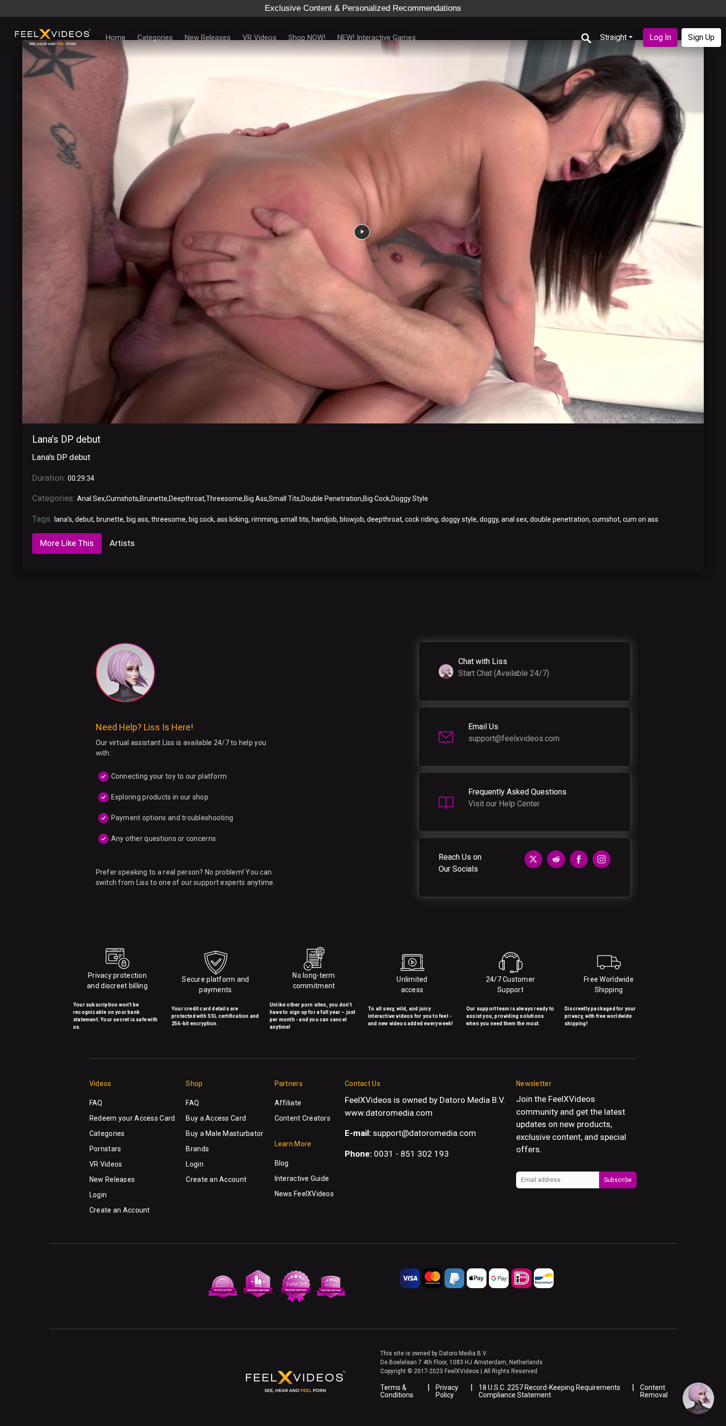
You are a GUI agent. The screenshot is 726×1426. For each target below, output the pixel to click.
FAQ (96, 1103)
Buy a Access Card (216, 1118)
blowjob (352, 519)
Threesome (224, 499)
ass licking (232, 519)
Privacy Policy (447, 1391)
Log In (660, 37)
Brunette (153, 499)
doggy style (459, 519)
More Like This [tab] (67, 543)
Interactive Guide (302, 1178)
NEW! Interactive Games (376, 37)
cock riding (421, 519)
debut (84, 519)
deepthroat (384, 519)
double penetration (559, 519)
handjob (324, 519)
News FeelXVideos (304, 1194)
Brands (197, 1149)
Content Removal (654, 1391)
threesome (168, 519)
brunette (109, 519)
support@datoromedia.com (424, 1133)
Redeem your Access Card (132, 1118)
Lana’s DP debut (66, 439)
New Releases (208, 37)
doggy (489, 519)
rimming (264, 519)
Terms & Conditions (396, 1391)
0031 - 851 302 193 (411, 1154)
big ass (137, 519)
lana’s (63, 519)
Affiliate (288, 1103)
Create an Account (119, 1210)
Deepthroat (186, 499)
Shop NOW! (306, 37)
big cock (201, 519)
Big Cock (376, 499)
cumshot (606, 519)
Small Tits (284, 499)
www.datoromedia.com (389, 1113)
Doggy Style (409, 499)
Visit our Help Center (504, 803)
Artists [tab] (122, 543)
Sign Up (701, 37)
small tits (295, 519)
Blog (282, 1163)
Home (115, 37)
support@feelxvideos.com (514, 738)
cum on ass (640, 519)
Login (98, 1195)
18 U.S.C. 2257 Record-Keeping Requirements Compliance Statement (549, 1391)
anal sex (514, 519)
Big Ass (255, 499)
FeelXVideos (571, 1099)
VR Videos (259, 37)
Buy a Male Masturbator (224, 1133)
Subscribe (618, 1179)
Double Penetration (331, 499)
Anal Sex (91, 499)
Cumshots (122, 499)
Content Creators (302, 1118)
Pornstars (105, 1149)
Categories (155, 37)
